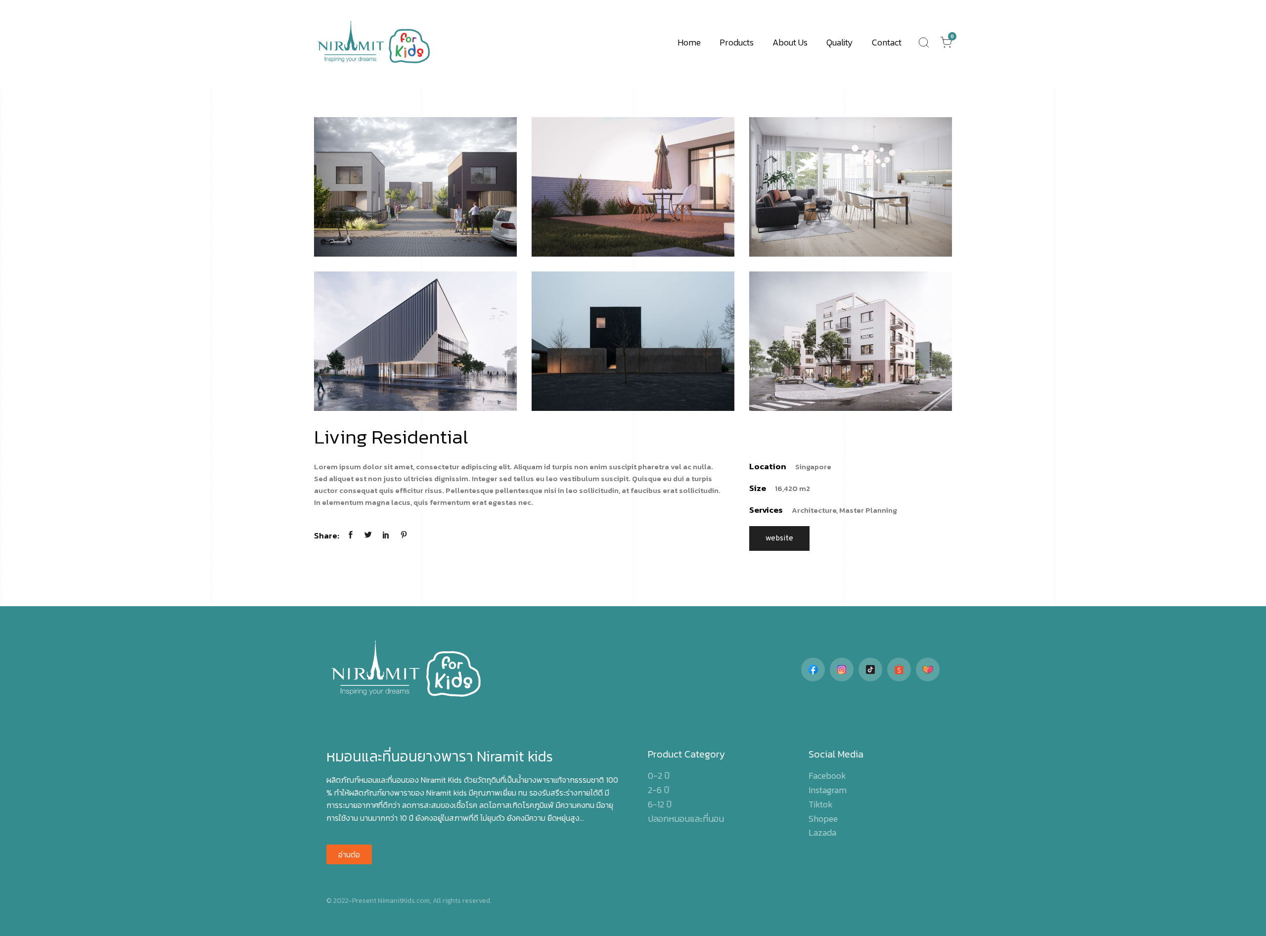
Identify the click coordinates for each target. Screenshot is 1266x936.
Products (737, 42)
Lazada (822, 832)
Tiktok (821, 804)
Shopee (823, 818)
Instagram (828, 790)
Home (689, 42)
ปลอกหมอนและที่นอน (686, 818)
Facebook (827, 775)
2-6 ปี (658, 790)
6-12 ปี (660, 804)
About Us (790, 42)
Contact (887, 42)
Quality (839, 42)
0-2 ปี (659, 775)
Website (779, 538)
